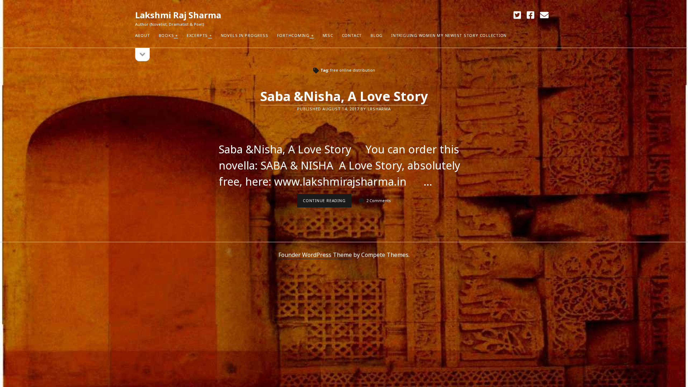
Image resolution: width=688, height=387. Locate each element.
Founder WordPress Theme (315, 255)
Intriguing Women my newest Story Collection (449, 35)
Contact (352, 35)
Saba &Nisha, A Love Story (344, 96)
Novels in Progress (244, 35)
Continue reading (327, 202)
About (142, 35)
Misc (327, 35)
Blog (377, 35)
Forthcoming (293, 35)
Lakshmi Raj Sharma (178, 15)
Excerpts (197, 35)
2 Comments (378, 200)
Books (166, 35)
